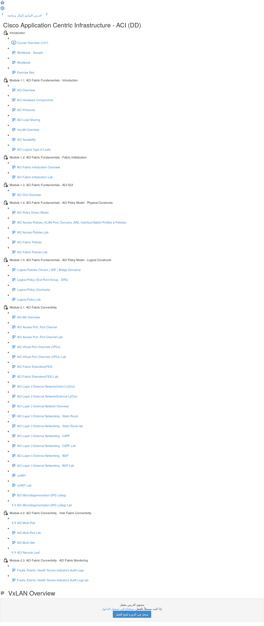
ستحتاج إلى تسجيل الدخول (118, 609)
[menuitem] (2, 9)
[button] (2, 4)
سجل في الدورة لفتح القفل (132, 614)
